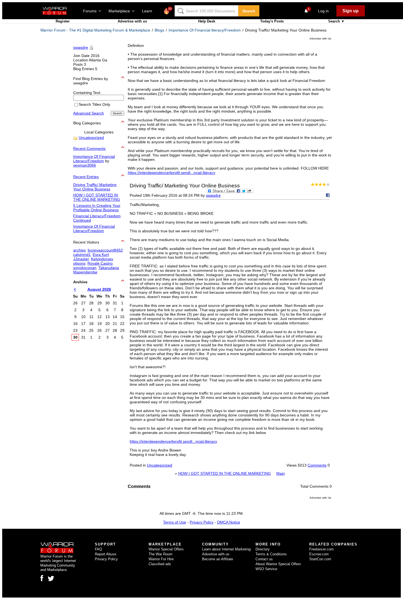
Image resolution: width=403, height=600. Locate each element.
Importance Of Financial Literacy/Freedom (94, 158)
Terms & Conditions (271, 554)
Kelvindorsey (102, 259)
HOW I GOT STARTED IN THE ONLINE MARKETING (224, 473)
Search (248, 11)
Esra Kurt (101, 254)
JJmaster (81, 259)
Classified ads (160, 564)
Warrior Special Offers (166, 549)
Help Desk (206, 21)
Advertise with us (132, 21)
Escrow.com (319, 554)
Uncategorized (159, 465)
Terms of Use (174, 522)
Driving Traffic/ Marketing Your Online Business (95, 186)
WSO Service (266, 569)
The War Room (160, 554)
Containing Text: (87, 92)
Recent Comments (89, 148)
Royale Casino (100, 263)
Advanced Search (88, 113)
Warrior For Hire (161, 559)
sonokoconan (85, 267)
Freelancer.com (321, 549)
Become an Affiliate (217, 559)
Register (63, 21)
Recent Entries (86, 177)
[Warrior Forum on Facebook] (41, 578)
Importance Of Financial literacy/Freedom (205, 30)
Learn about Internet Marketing (226, 549)
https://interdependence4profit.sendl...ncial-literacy (171, 172)
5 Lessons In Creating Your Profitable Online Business (96, 207)
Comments (317, 465)
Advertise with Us (320, 38)
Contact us (264, 559)
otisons (79, 263)
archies (79, 250)
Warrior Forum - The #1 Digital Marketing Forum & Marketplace (95, 30)
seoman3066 (84, 165)
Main (280, 473)
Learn (148, 11)
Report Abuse (105, 554)
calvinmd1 (82, 254)
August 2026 (99, 289)
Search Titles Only (94, 104)
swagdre (213, 195)
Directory (263, 549)
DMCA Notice (228, 522)
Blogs (159, 30)
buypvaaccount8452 (105, 250)
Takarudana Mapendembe (96, 269)
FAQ (98, 549)
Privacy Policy (202, 522)
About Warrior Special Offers (278, 564)
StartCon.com (320, 559)
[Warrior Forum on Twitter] (51, 578)
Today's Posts (272, 21)
